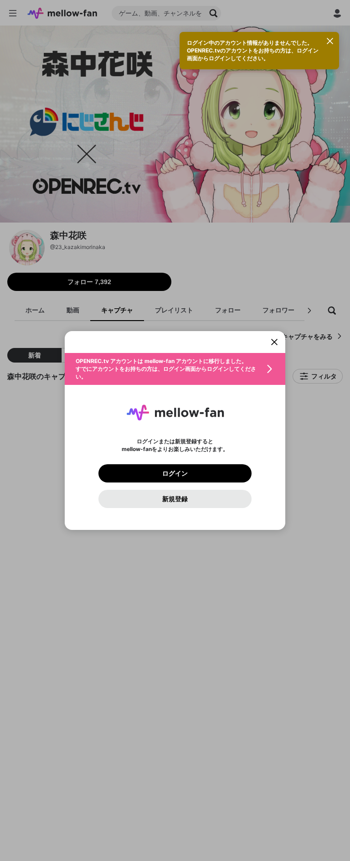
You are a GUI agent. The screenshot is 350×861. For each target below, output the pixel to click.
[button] (175, 369)
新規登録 (175, 499)
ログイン (175, 473)
